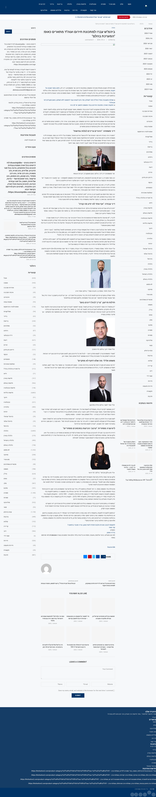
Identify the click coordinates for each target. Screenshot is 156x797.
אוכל (20, 278)
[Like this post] (103, 556)
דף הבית (42, 4)
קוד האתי (112, 527)
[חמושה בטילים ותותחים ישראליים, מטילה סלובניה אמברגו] (103, 605)
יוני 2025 (149, 79)
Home (150, 24)
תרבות (20, 555)
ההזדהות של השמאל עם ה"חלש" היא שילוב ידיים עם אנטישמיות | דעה (127, 422)
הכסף (20, 354)
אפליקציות (20, 311)
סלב (121, 4)
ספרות (20, 498)
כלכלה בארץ (20, 436)
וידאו (20, 374)
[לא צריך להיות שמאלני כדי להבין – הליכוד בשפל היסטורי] (127, 458)
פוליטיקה (43, 10)
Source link (111, 547)
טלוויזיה (20, 407)
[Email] (12, 17)
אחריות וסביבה (20, 288)
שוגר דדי (20, 536)
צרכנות (66, 10)
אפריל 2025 (148, 89)
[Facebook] (18, 17)
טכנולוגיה (92, 4)
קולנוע (20, 521)
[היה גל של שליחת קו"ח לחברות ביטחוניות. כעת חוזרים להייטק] (52, 634)
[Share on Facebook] (98, 556)
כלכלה (69, 4)
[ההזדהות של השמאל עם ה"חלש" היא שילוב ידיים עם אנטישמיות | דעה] (127, 412)
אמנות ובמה (20, 302)
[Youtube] (14, 17)
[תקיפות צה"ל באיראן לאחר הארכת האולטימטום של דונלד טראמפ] (10, 226)
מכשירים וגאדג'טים (20, 464)
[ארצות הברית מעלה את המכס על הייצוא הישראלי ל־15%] (78, 634)
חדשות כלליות (20, 393)
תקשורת (84, 10)
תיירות (75, 10)
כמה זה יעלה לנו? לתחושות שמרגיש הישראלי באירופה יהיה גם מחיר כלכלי (52, 618)
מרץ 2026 (149, 38)
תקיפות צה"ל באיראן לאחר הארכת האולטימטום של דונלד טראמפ (27, 224)
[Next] (112, 17)
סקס (129, 4)
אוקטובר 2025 (147, 64)
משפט (20, 469)
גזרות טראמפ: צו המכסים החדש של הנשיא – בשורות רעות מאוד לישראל (103, 647)
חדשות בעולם (20, 383)
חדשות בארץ (81, 4)
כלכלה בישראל (20, 440)
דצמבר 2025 (148, 54)
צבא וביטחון (20, 512)
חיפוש (33, 28)
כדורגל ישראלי (20, 416)
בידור (52, 4)
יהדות (20, 412)
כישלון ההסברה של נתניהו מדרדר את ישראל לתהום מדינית (127, 443)
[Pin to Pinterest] (90, 556)
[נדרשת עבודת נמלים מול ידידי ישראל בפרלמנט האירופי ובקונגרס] (144, 412)
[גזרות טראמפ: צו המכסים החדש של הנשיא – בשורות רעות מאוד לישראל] (103, 634)
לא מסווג (20, 450)
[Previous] (115, 17)
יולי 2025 (149, 74)
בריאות (59, 4)
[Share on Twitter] (94, 556)
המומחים (20, 359)
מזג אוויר (112, 4)
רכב (20, 531)
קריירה (20, 526)
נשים (20, 479)
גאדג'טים (20, 326)
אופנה (20, 283)
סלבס (20, 488)
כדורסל (20, 426)
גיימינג (20, 331)
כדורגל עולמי (20, 421)
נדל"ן (20, 474)
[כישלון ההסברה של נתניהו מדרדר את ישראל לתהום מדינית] (127, 434)
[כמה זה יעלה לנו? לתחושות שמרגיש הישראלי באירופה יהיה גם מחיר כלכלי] (52, 605)
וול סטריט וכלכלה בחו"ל (20, 369)
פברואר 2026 (147, 43)
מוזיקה (20, 455)
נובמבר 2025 (148, 59)
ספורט (103, 4)
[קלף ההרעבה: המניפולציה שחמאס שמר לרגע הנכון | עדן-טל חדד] (144, 458)
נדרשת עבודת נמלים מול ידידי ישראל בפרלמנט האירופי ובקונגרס (144, 422)
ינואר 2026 (148, 49)
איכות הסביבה (20, 292)
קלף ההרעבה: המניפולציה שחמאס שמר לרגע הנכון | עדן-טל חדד (144, 468)
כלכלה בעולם (20, 445)
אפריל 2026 (148, 33)
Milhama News (129, 789)
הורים (20, 345)
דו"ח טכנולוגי (20, 335)
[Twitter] (16, 17)
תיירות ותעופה (20, 545)
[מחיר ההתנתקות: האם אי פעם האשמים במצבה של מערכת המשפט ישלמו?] (144, 434)
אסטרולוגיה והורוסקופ (20, 307)
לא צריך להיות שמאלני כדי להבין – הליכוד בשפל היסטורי (128, 467)
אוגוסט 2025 (148, 69)
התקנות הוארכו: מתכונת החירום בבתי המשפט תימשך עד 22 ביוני (92, 105)
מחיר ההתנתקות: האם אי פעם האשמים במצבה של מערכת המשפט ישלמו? (145, 444)
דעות (20, 340)
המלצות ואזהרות (20, 364)
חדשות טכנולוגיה (20, 388)
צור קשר (93, 10)
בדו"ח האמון (111, 533)
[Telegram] (9, 17)
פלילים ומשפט (55, 10)
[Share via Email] (85, 556)
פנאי (20, 507)
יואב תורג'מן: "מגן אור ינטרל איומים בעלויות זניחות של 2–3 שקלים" (90, 17)
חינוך (20, 397)
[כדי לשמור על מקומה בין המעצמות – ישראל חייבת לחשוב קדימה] (78, 605)
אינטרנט (20, 297)
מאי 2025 (149, 84)
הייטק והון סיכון (20, 350)
